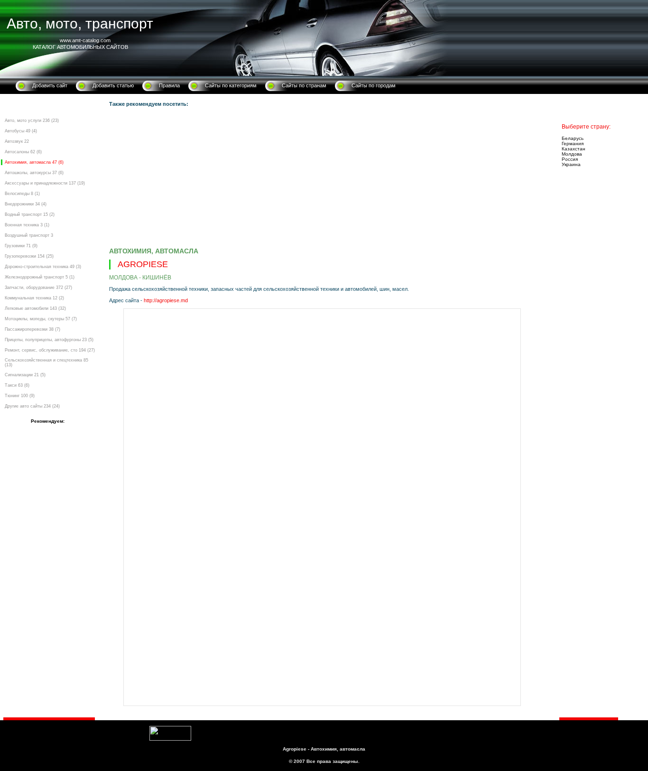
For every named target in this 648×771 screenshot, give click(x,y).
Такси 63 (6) (17, 385)
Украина (571, 164)
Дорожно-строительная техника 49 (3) (43, 266)
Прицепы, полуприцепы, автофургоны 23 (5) (49, 339)
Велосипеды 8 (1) (22, 193)
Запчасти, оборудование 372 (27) (38, 287)
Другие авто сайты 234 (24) (32, 406)
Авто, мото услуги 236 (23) (32, 120)
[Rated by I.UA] (170, 739)
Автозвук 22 (17, 141)
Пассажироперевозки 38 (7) (32, 329)
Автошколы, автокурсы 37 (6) (34, 172)
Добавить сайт (49, 85)
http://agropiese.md (166, 300)
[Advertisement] (321, 178)
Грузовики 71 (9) (21, 245)
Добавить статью (113, 85)
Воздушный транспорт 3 (29, 235)
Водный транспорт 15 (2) (30, 214)
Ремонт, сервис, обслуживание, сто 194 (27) (50, 350)
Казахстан (573, 148)
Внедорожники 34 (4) (25, 204)
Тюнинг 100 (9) (20, 395)
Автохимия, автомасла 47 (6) (34, 162)
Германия (572, 143)
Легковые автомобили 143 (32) (35, 308)
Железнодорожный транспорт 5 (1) (39, 277)
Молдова (572, 154)
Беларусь (572, 138)
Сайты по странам (304, 85)
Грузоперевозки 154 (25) (29, 256)
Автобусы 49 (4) (21, 131)
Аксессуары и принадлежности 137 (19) (45, 183)
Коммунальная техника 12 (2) (34, 298)
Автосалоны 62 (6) (23, 151)
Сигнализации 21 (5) (25, 374)
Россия (570, 159)
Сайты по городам (374, 85)
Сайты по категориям (231, 85)
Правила (169, 85)
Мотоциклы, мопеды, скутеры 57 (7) (41, 318)
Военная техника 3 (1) (27, 225)
